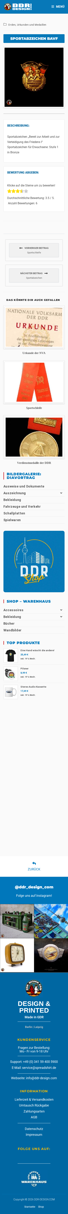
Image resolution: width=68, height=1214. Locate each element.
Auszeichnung (14, 493)
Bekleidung (12, 500)
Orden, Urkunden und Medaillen (27, 24)
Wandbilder (12, 630)
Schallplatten (14, 513)
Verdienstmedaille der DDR (34, 462)
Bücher (9, 623)
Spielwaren (12, 520)
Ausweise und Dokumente (23, 486)
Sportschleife (34, 407)
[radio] (9, 192)
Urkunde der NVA (34, 353)
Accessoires (13, 610)
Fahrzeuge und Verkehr (22, 506)
